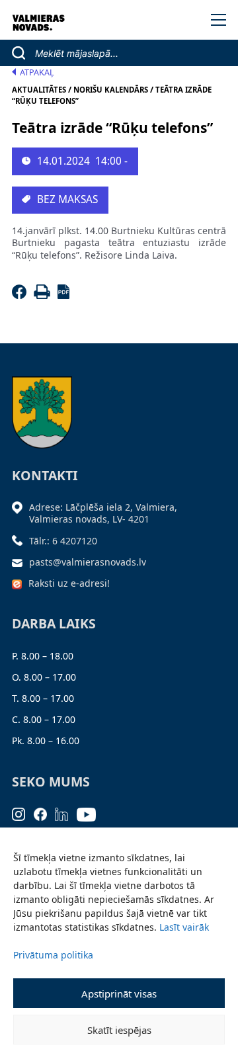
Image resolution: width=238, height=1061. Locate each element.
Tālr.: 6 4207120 (63, 540)
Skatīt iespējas (119, 1030)
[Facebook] (21, 295)
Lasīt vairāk (184, 927)
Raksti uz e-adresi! (69, 583)
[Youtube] (90, 813)
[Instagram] (23, 813)
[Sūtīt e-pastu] (20, 562)
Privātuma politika (53, 955)
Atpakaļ (37, 72)
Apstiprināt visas (119, 993)
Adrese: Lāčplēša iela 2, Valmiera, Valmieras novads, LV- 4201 (103, 513)
